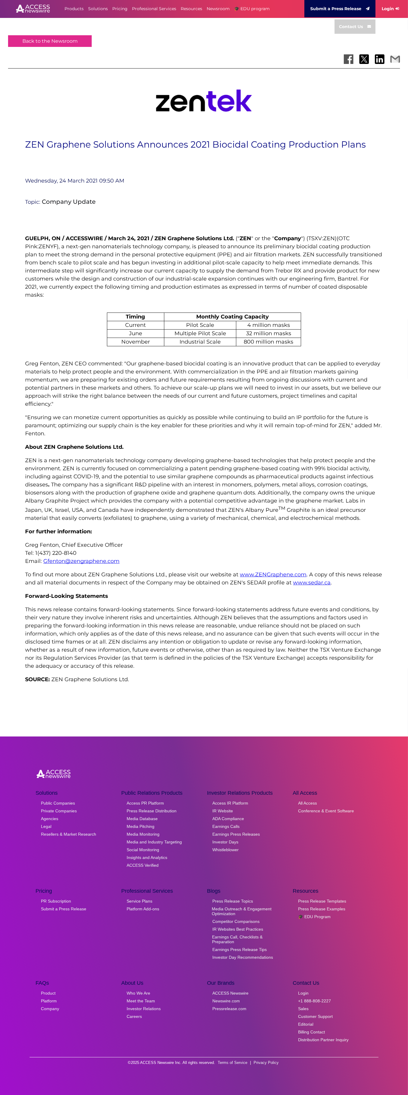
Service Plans (139, 901)
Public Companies (58, 803)
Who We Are (138, 993)
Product (48, 993)
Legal (46, 826)
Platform (49, 1000)
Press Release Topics (232, 901)
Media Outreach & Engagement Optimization (242, 911)
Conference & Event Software (326, 810)
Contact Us (351, 26)
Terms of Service (232, 1062)
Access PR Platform (145, 803)
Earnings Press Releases (236, 834)
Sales (303, 1008)
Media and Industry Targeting (154, 842)
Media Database (142, 818)
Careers (134, 1016)
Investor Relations (144, 1008)
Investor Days (225, 842)
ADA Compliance (228, 818)
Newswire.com (226, 1000)
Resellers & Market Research (68, 834)
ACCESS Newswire (230, 993)
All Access (307, 803)
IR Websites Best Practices (237, 929)
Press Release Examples (321, 908)
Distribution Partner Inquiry (323, 1039)
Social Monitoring (143, 849)
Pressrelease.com (229, 1008)
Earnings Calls (226, 826)
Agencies (49, 818)
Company (50, 1008)
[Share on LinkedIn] (379, 59)
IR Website (222, 810)
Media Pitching (140, 826)
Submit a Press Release (335, 8)
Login (388, 8)
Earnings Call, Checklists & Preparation (237, 939)
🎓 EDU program (252, 8)
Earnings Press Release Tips (239, 949)
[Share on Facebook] (348, 59)
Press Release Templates (322, 901)
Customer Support (315, 1016)
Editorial (305, 1024)
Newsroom (218, 8)
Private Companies (59, 810)
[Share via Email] (395, 59)
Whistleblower (225, 849)
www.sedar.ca (312, 582)
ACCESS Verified (143, 865)
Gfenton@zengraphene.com (81, 561)
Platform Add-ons (143, 908)
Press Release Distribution (152, 810)
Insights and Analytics (147, 857)
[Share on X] (364, 59)
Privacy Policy (266, 1062)
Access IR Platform (230, 803)
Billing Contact (311, 1032)
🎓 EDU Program (314, 916)
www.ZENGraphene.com (273, 574)
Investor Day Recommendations (242, 957)
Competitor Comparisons (236, 921)
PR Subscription (56, 901)
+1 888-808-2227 (314, 1000)
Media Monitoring (143, 834)
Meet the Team (141, 1000)
